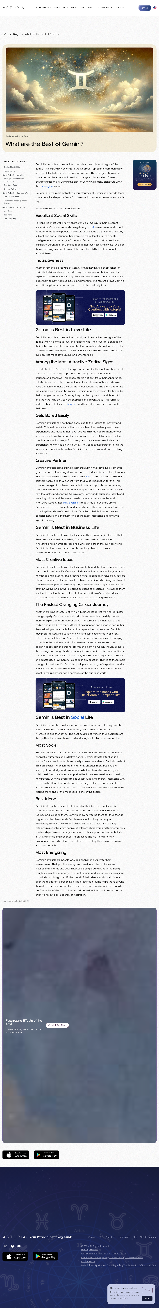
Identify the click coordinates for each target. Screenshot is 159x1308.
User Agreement (89, 1249)
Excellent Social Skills (12, 167)
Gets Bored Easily (10, 185)
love (88, 476)
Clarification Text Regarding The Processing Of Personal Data (112, 1257)
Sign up (144, 7)
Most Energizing (10, 219)
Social (77, 717)
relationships (70, 404)
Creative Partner (10, 189)
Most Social (8, 211)
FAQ (101, 1237)
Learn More (123, 1298)
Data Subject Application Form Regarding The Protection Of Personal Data (119, 1265)
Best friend (8, 215)
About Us (110, 1237)
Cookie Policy (88, 1261)
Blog (15, 34)
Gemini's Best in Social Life (13, 207)
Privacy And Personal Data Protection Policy (103, 1253)
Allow (147, 1298)
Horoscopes (124, 1237)
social (90, 227)
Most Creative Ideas (11, 197)
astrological (46, 186)
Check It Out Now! (57, 1025)
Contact (92, 1237)
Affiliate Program (148, 1237)
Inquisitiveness (9, 171)
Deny (147, 1290)
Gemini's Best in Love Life (13, 175)
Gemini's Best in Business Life (15, 193)
